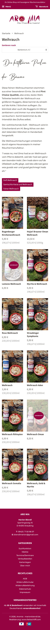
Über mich (25, 566)
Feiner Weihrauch (11, 188)
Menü (8, 6)
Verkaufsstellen (25, 559)
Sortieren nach (9, 45)
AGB (25, 579)
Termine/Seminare (25, 555)
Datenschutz (25, 589)
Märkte (25, 552)
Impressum (25, 592)
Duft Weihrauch (10, 180)
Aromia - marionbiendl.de (28, 617)
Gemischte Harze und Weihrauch (17, 184)
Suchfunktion (25, 549)
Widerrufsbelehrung (25, 585)
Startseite (6, 33)
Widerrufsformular (25, 582)
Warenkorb (43, 6)
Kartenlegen (25, 562)
